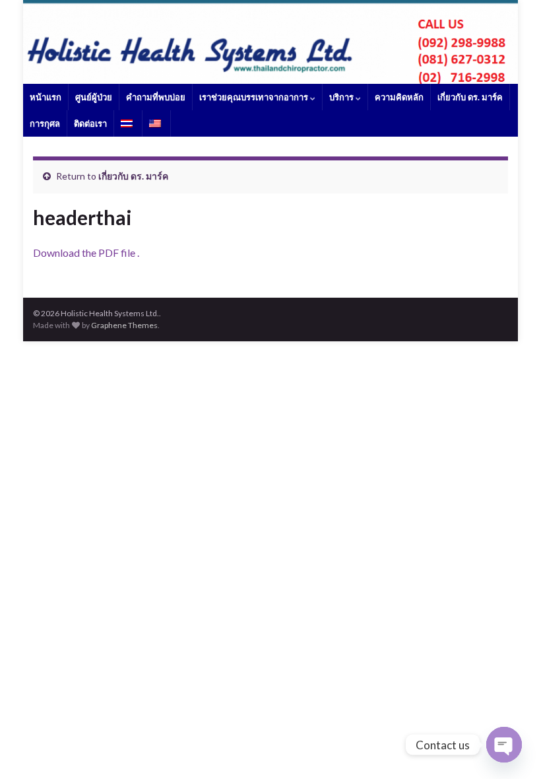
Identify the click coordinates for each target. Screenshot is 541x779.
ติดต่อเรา (90, 123)
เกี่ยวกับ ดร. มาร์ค (470, 97)
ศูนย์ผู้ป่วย (93, 97)
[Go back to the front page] (270, 42)
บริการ (342, 97)
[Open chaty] (504, 744)
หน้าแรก (45, 97)
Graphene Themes (124, 325)
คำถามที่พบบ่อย (155, 97)
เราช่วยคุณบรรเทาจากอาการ (254, 97)
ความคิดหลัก (399, 97)
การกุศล (45, 123)
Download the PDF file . (86, 252)
